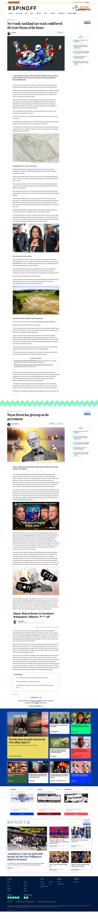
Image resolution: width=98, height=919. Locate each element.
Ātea (26, 13)
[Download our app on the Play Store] (27, 898)
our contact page (61, 905)
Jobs (50, 883)
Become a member (72, 13)
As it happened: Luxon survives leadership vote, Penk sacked (32, 677)
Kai (7, 883)
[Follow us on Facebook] (8, 898)
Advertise (51, 881)
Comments (60, 423)
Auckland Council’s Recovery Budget (32, 391)
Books (31, 13)
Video (8, 881)
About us (42, 883)
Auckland (53, 32)
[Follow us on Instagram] (16, 898)
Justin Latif (13, 32)
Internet (9, 886)
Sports (9, 20)
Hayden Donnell (14, 423)
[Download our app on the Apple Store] (25, 898)
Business (26, 890)
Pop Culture (19, 13)
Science (8, 890)
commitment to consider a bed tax (22, 497)
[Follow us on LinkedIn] (18, 898)
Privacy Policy (9, 901)
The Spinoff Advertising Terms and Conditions (46, 901)
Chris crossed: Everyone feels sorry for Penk (28, 681)
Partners (9, 888)
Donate (58, 881)
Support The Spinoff (14, 2)
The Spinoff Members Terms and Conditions (25, 901)
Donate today (82, 9)
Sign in (87, 2)
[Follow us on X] (11, 898)
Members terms (60, 883)
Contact (42, 881)
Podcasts (52, 13)
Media (25, 888)
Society (25, 881)
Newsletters (61, 13)
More (45, 13)
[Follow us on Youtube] (13, 898)
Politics (11, 13)
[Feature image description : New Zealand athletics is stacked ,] (59, 857)
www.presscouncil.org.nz (22, 906)
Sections (38, 13)
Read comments (36, 706)
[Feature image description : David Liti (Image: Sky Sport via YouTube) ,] (59, 832)
